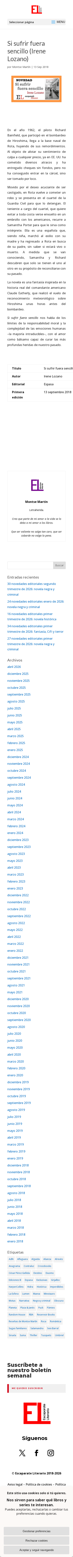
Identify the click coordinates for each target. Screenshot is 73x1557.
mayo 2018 (15, 1214)
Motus (12, 1300)
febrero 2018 (16, 1234)
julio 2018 (14, 1200)
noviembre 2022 (18, 902)
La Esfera (14, 1293)
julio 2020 (14, 1034)
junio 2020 (14, 1041)
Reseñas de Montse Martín (23, 1321)
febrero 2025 (16, 743)
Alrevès (59, 1259)
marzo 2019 (15, 1144)
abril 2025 (14, 729)
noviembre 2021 (18, 964)
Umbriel (59, 1335)
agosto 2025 (16, 701)
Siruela (12, 1335)
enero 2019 (15, 1158)
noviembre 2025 (18, 681)
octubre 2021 (16, 971)
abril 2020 (14, 1054)
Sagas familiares (18, 1328)
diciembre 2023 (18, 840)
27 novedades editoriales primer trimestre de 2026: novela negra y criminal (30, 644)
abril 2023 (14, 867)
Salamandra (37, 1328)
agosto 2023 (16, 854)
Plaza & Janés (27, 1307)
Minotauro (49, 1293)
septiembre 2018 (19, 1186)
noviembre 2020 (18, 1006)
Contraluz (29, 1266)
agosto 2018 (16, 1193)
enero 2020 (15, 1075)
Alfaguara (22, 1259)
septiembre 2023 (19, 847)
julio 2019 (14, 1117)
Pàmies (51, 1307)
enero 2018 (15, 1241)
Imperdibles (56, 1286)
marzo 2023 (15, 874)
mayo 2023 (15, 861)
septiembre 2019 (19, 1103)
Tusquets (46, 1335)
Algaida (35, 1259)
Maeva (36, 1293)
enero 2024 (15, 833)
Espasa (29, 1280)
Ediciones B (15, 1280)
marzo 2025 (15, 736)
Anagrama (14, 1266)
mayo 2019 (15, 1131)
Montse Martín (21, 67)
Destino (38, 1273)
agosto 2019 (16, 1110)
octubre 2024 (16, 771)
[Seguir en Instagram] (50, 1453)
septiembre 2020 (19, 1020)
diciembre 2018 (18, 1165)
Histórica (41, 1286)
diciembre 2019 (18, 1082)
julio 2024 (14, 791)
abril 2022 (14, 937)
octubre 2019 (16, 1096)
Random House (17, 1314)
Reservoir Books (46, 1314)
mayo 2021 (15, 992)
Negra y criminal (41, 1300)
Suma (23, 1335)
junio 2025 (14, 715)
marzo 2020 (15, 1061)
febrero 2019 (16, 1151)
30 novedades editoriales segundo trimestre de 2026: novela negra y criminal (31, 589)
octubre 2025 (16, 688)
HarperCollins (16, 1286)
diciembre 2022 (18, 895)
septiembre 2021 (19, 978)
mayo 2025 (15, 722)
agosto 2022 (16, 923)
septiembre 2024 (19, 777)
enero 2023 (15, 888)
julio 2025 (14, 708)
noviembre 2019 (18, 1089)
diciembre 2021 (18, 958)
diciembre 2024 (18, 757)
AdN (11, 1259)
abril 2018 (14, 1221)
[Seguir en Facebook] (36, 1453)
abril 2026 (14, 667)
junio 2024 (14, 798)
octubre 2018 (16, 1179)
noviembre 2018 (18, 1172)
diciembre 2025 (18, 674)
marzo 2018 (15, 1228)
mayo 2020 (15, 1047)
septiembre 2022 (19, 916)
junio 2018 (14, 1207)
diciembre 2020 (18, 999)
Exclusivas (41, 1280)
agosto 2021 (16, 985)
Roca (43, 1321)
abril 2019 (14, 1137)
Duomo (50, 1273)
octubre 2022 (16, 909)
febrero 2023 (16, 881)
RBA (31, 1314)
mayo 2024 (15, 805)
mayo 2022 (15, 930)
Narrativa (24, 1300)
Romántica (55, 1321)
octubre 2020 (16, 1013)
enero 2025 (15, 750)
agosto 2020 (16, 1027)
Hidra (30, 1286)
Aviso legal (14, 1484)
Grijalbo (55, 1280)
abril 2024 (14, 812)
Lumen (25, 1293)
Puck (40, 1307)
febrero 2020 (16, 1068)
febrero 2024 (16, 826)
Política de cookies (39, 1484)
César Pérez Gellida (19, 1273)
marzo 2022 (15, 944)
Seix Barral (53, 1328)
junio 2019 (14, 1124)
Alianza (47, 1259)
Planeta (13, 1307)
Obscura (58, 1300)
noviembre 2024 (18, 764)
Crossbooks (44, 1266)
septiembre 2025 (19, 694)
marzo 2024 (15, 819)
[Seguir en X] (22, 1453)
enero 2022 (15, 951)
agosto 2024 (16, 784)
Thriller (33, 1335)
